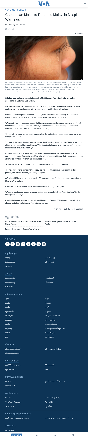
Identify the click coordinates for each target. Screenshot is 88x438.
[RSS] (33, 244)
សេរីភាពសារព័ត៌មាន (51, 324)
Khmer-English (50, 333)
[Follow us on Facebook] (7, 244)
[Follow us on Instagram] (23, 244)
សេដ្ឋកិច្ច (7, 324)
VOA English (9, 406)
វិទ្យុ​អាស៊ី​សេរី (48, 406)
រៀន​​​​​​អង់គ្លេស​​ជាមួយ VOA (13, 353)
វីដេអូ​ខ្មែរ (7, 258)
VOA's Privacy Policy (52, 398)
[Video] (36, 435)
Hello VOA (9, 287)
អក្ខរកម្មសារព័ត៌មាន (50, 320)
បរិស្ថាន (47, 299)
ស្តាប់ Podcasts (10, 370)
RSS (46, 370)
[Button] (78, 33)
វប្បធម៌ (47, 307)
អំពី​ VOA (8, 382)
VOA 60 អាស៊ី (49, 262)
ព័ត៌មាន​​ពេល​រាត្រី (10, 283)
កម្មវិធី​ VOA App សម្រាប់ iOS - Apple (17, 418)
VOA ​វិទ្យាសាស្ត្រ (50, 258)
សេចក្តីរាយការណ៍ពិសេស (52, 316)
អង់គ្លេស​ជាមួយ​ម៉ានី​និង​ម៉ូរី (12, 349)
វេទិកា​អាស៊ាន (49, 283)
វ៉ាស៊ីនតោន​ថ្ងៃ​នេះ (10, 262)
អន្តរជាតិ (7, 303)
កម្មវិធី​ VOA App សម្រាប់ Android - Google (59, 418)
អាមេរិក (7, 307)
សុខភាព (7, 333)
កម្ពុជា (7, 299)
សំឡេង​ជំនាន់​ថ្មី (49, 278)
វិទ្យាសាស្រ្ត (48, 303)
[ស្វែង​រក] (73, 435)
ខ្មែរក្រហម (48, 312)
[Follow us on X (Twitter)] (12, 244)
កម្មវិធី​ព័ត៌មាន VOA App (12, 365)
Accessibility (49, 402)
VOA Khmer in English (16, 10)
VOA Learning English (53, 349)
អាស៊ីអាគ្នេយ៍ (9, 316)
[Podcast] (38, 244)
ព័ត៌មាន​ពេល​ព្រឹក (10, 278)
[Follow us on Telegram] (28, 244)
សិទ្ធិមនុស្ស (8, 329)
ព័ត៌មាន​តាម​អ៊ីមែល (50, 365)
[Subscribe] (44, 244)
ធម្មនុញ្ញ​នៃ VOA (10, 386)
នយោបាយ (8, 320)
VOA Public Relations (13, 402)
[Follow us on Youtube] (18, 244)
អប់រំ (6, 337)
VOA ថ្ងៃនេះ (8, 266)
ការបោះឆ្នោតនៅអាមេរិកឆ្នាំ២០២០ (55, 329)
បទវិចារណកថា (49, 337)
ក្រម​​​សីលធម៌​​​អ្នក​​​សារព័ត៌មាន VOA (55, 382)
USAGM (8, 398)
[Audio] (55, 435)
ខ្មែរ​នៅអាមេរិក (9, 312)
